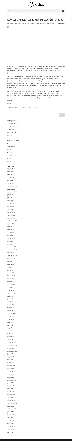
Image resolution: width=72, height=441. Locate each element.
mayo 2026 (10, 177)
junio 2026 (10, 174)
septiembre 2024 (12, 221)
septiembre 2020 (12, 351)
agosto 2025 (11, 192)
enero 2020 (10, 368)
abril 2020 (10, 360)
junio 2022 (10, 299)
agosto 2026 (11, 169)
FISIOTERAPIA (11, 135)
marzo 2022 (11, 305)
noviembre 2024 (12, 215)
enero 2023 (10, 279)
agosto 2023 (11, 258)
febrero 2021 (11, 336)
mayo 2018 (10, 415)
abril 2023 (10, 270)
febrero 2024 (11, 241)
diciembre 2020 (11, 342)
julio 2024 (10, 226)
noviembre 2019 (12, 374)
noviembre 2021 (12, 313)
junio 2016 (10, 432)
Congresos (10, 129)
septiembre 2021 (12, 319)
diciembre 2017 (11, 426)
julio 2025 (10, 195)
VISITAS (9, 161)
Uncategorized (11, 155)
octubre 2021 (11, 316)
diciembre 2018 (11, 400)
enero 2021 (10, 339)
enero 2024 (10, 244)
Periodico (10, 149)
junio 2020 (10, 354)
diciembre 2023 (11, 247)
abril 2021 (10, 331)
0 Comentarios (60, 23)
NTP (8, 144)
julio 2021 (10, 322)
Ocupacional (11, 147)
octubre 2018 (11, 406)
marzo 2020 (11, 363)
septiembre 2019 (12, 380)
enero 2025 (10, 209)
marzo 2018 (11, 420)
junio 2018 (10, 412)
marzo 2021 (11, 334)
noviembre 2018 (12, 403)
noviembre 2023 (12, 250)
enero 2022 (10, 310)
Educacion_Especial (13, 132)
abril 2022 (10, 302)
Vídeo (9, 158)
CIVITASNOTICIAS (32, 23)
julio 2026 (10, 172)
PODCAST (10, 152)
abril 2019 (10, 389)
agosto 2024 (11, 224)
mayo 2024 (10, 232)
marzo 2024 (11, 238)
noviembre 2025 (12, 186)
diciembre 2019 (11, 371)
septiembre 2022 (12, 290)
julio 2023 (10, 261)
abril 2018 (10, 417)
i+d (8, 138)
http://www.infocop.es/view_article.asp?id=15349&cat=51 (24, 107)
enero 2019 (10, 397)
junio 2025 (10, 198)
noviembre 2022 (12, 284)
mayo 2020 (10, 357)
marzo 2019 (11, 391)
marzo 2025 (11, 203)
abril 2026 (10, 180)
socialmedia (13, 23)
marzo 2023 (11, 273)
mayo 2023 (10, 267)
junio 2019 (10, 383)
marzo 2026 (11, 183)
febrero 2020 (11, 365)
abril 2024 (10, 235)
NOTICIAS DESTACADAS (46, 23)
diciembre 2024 (11, 212)
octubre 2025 (11, 189)
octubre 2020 (11, 348)
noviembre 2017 (12, 429)
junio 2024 (10, 229)
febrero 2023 (11, 276)
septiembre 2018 (12, 409)
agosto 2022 (11, 293)
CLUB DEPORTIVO (13, 126)
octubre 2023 (11, 253)
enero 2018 (10, 423)
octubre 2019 (11, 377)
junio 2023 (10, 264)
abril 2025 (10, 200)
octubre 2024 (11, 218)
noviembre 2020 (12, 345)
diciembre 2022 (11, 282)
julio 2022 (10, 296)
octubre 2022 (11, 287)
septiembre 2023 (12, 255)
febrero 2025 (11, 206)
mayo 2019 (10, 386)
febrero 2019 (11, 394)
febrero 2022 (11, 308)
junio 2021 (10, 325)
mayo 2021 (10, 328)
